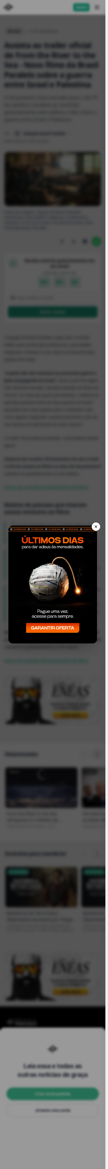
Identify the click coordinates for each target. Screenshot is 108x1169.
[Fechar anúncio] (96, 526)
